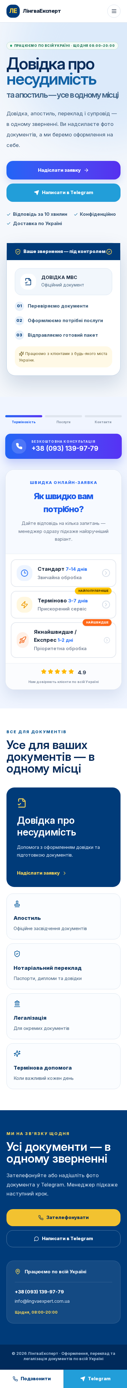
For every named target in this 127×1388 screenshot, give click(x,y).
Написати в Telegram (67, 192)
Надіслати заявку (59, 170)
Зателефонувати (67, 1217)
